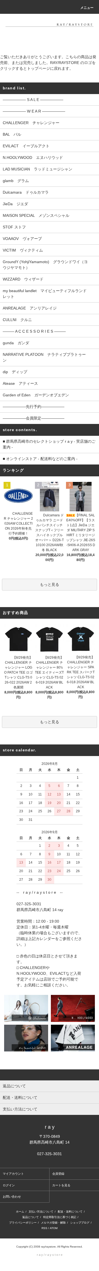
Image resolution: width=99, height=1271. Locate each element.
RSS (44, 1228)
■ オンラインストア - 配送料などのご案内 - (40, 458)
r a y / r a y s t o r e (49, 1254)
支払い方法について (41, 1211)
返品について (30, 1217)
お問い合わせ (12, 1196)
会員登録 (58, 1173)
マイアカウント (13, 1173)
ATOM (53, 1228)
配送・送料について (70, 1211)
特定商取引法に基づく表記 (59, 1217)
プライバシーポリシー (23, 1222)
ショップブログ (79, 1222)
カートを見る (61, 1185)
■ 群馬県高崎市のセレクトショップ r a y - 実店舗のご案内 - (49, 444)
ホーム (20, 1211)
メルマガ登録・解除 (53, 1222)
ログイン (9, 1185)
